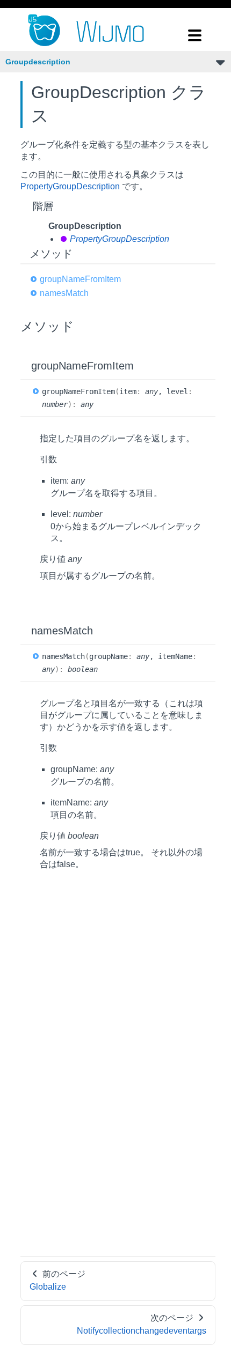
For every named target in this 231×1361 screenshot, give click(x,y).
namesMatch (64, 293)
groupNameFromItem (80, 279)
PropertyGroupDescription (70, 186)
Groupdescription (37, 61)
